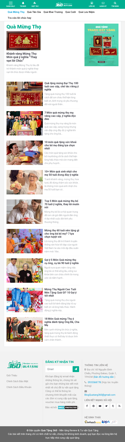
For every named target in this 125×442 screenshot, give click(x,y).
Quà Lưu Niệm (86, 12)
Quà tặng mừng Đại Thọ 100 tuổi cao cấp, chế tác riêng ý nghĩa (61, 86)
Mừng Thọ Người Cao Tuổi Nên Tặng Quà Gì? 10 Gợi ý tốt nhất (60, 292)
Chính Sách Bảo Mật (17, 381)
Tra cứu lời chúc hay (19, 17)
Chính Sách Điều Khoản (19, 387)
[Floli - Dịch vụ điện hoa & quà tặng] (113, 421)
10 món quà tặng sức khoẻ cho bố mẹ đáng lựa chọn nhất (60, 145)
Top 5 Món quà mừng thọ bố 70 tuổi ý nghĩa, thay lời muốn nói (61, 204)
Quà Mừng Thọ (16, 12)
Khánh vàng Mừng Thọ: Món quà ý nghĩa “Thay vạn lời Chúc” (22, 57)
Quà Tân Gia (34, 12)
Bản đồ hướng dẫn (104, 376)
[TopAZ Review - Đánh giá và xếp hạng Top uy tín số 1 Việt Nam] (105, 421)
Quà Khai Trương (53, 12)
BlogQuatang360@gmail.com (99, 394)
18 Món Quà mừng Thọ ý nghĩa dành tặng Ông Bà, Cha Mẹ (61, 321)
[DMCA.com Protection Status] (67, 407)
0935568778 (94, 382)
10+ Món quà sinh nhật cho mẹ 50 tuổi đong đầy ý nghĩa (61, 173)
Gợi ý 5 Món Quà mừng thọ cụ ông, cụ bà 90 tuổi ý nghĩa (61, 261)
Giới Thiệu (12, 375)
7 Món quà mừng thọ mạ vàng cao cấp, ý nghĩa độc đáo (60, 115)
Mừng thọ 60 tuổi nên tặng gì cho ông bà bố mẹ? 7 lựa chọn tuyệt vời (61, 233)
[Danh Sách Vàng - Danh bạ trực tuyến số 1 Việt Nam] (92, 421)
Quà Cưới (70, 12)
